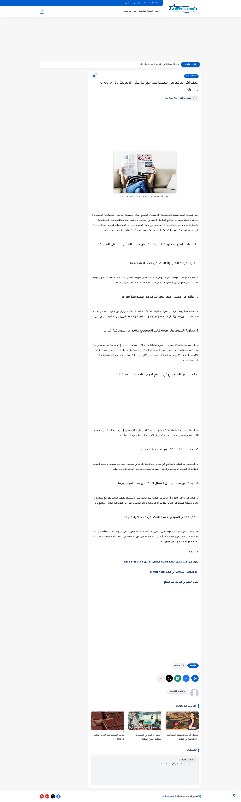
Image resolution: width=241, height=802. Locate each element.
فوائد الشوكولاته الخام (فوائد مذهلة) (109, 737)
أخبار (157, 11)
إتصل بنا (127, 3)
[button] (186, 678)
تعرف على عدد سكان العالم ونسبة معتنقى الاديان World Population (161, 562)
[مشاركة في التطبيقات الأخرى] (160, 678)
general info (191, 76)
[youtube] (47, 796)
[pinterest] (42, 796)
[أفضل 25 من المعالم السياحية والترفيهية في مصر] (182, 721)
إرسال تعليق (188, 760)
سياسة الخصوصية (151, 3)
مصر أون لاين (168, 796)
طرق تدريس (130, 11)
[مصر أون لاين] (182, 8)
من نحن (137, 3)
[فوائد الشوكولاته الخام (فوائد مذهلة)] (107, 721)
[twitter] (53, 796)
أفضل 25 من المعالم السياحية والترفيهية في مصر (183, 737)
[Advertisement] (120, 39)
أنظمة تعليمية (145, 11)
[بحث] (42, 11)
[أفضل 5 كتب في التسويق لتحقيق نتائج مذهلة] (145, 721)
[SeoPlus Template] (199, 796)
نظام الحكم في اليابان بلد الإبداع (181, 582)
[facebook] (58, 796)
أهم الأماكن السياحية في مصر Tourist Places (174, 572)
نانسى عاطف (185, 98)
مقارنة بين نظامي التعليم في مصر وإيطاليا (159, 64)
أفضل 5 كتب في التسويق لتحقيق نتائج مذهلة (148, 737)
